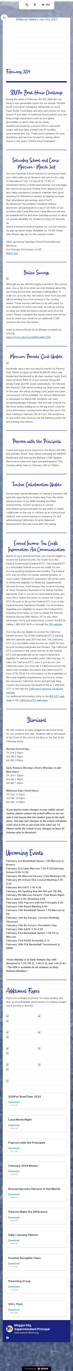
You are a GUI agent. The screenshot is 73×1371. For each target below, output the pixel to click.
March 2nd (12, 253)
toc (4, 18)
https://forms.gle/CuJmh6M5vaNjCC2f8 (28, 337)
